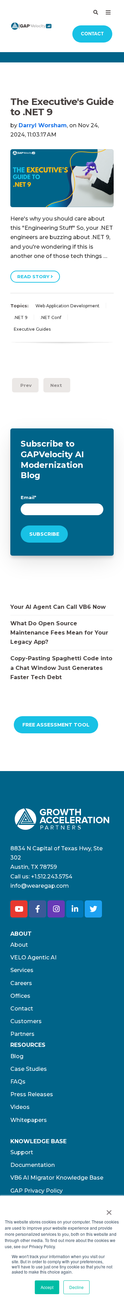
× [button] (109, 1210)
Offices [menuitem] (20, 996)
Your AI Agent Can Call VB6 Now (58, 607)
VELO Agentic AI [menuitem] (33, 957)
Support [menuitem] (21, 1152)
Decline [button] (76, 1287)
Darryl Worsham (43, 125)
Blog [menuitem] (16, 1056)
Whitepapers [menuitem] (28, 1120)
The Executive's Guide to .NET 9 (62, 107)
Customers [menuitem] (26, 1021)
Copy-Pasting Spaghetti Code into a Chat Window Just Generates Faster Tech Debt (61, 667)
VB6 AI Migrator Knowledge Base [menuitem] (56, 1177)
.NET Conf (50, 317)
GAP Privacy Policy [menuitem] (36, 1190)
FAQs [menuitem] (17, 1081)
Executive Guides (32, 329)
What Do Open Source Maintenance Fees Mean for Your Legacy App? (59, 632)
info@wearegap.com (39, 886)
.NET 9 (21, 317)
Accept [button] (47, 1287)
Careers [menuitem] (21, 983)
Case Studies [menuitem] (28, 1069)
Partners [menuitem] (22, 1034)
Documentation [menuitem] (32, 1165)
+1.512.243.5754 (51, 876)
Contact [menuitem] (21, 1008)
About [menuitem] (19, 945)
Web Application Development (67, 305)
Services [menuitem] (21, 970)
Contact (92, 33)
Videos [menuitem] (20, 1107)
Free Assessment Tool (56, 725)
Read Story (34, 276)
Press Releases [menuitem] (31, 1094)
